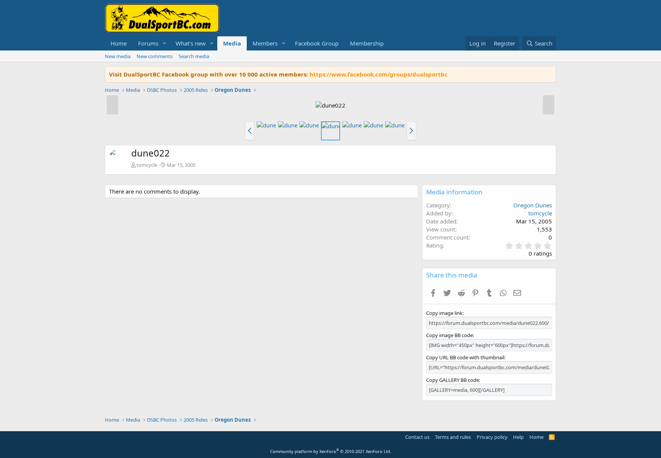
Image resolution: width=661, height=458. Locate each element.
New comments (155, 56)
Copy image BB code (449, 335)
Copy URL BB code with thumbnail (465, 357)
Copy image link (444, 313)
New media (117, 56)
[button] (164, 43)
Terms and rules (453, 437)
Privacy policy (492, 437)
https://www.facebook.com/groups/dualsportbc (378, 74)
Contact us (417, 437)
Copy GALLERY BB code (452, 380)
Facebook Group (317, 43)
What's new (191, 43)
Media (232, 43)
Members (265, 43)
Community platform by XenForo (330, 451)
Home (119, 43)
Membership (367, 43)
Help (518, 437)
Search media (194, 56)
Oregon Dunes (532, 205)
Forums (148, 43)
